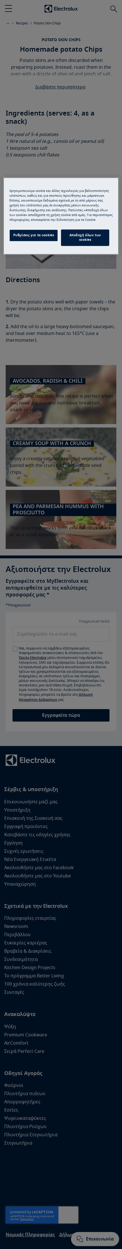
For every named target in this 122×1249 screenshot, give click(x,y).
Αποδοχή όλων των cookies (85, 237)
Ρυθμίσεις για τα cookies (33, 235)
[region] (61, 216)
